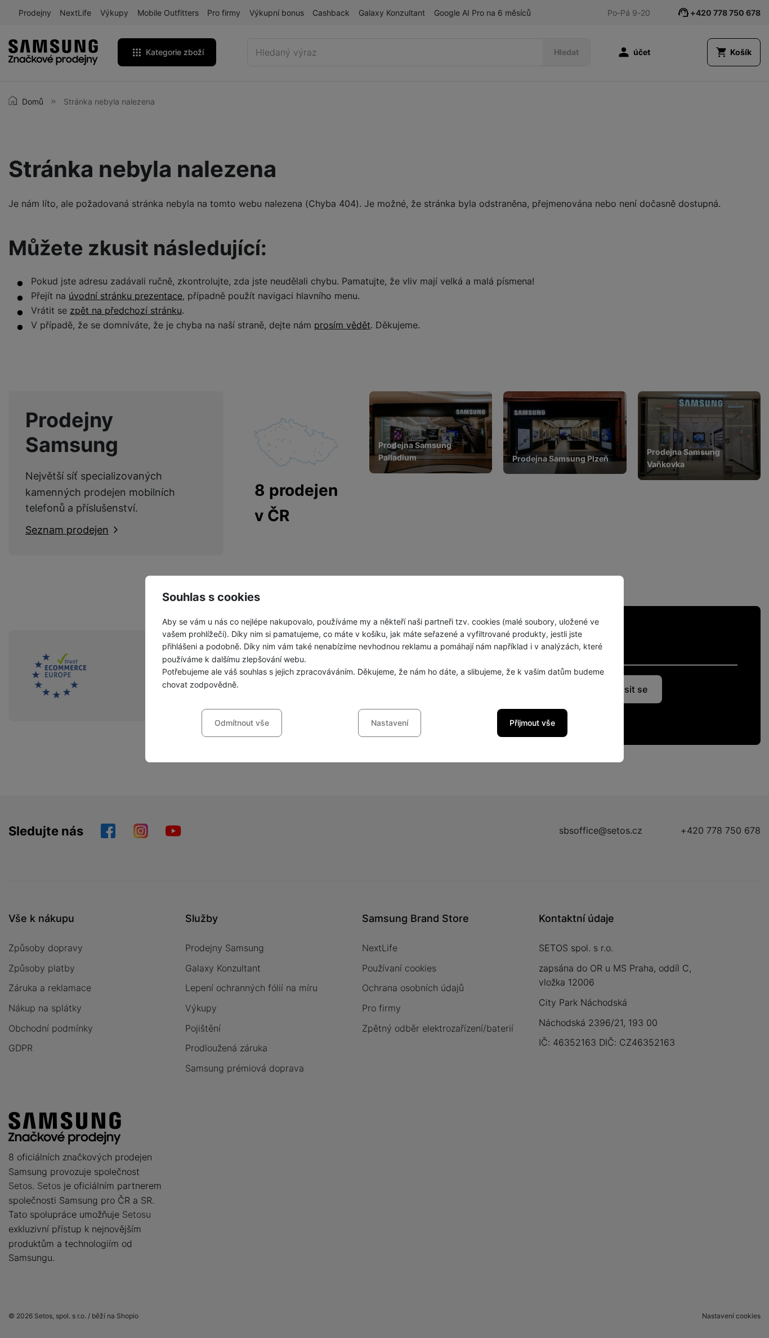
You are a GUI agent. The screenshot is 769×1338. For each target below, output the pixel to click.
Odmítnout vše (241, 722)
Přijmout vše (532, 722)
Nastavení (389, 722)
